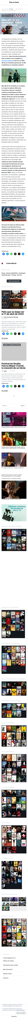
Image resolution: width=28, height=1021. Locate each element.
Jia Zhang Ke (21, 273)
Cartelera (4, 15)
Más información (8, 969)
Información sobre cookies (10, 965)
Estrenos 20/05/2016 (12, 273)
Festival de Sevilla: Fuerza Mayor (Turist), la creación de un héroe (14, 365)
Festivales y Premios (14, 344)
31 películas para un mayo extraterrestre (11, 499)
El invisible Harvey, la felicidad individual (11, 478)
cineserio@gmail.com (9, 958)
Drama (3, 273)
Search (22, 405)
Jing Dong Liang (6, 275)
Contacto (5, 978)
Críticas (11, 15)
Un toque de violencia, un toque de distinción (13, 467)
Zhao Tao (19, 275)
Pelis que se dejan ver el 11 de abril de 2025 (13, 313)
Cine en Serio (14, 2)
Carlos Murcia (10, 29)
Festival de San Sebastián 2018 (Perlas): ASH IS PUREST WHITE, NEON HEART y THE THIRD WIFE (13, 447)
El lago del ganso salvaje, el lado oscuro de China (13, 427)
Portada (11, 9)
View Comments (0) (14, 281)
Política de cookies (8, 961)
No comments (19, 31)
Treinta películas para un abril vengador (11, 476)
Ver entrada (5, 338)
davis (5, 371)
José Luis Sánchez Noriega (11, 317)
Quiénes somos (7, 973)
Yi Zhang (13, 275)
